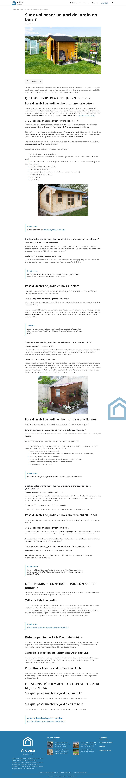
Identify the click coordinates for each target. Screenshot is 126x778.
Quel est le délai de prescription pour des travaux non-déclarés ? (47, 627)
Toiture (86, 3)
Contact (102, 746)
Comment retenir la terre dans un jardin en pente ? (87, 750)
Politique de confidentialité (80, 772)
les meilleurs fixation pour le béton (54, 230)
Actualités (104, 3)
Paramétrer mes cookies (65, 772)
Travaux (95, 3)
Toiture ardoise (75, 3)
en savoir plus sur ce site (87, 115)
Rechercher (113, 3)
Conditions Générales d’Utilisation (47, 772)
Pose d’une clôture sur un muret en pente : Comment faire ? (46, 721)
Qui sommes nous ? (106, 743)
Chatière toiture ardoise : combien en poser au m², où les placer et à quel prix (62, 744)
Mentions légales (105, 750)
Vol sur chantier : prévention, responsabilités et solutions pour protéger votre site (88, 744)
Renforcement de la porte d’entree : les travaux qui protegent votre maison (62, 751)
